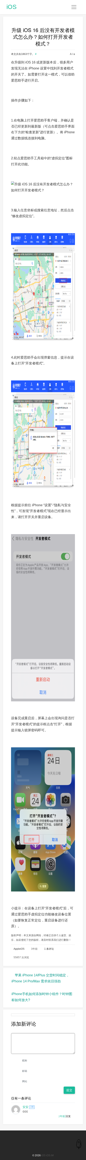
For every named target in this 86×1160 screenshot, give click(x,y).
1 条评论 (49, 948)
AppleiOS (19, 948)
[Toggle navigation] (74, 7)
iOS (11, 7)
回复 (68, 1116)
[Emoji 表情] (72, 1030)
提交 (69, 1090)
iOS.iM (50, 1155)
